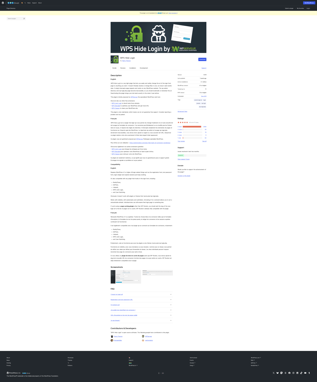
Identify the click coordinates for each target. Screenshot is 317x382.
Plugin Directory (11, 8)
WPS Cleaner (116, 108)
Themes (70, 360)
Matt (253, 360)
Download (202, 59)
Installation (132, 68)
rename (198, 103)
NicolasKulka (118, 340)
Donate (192, 363)
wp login (204, 103)
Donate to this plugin (184, 176)
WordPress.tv (133, 365)
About (8, 357)
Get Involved (193, 357)
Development (144, 68)
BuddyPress (255, 365)
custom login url (198, 100)
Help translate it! (172, 13)
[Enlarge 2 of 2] (170, 272)
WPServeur (134, 97)
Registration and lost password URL (122, 299)
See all (204, 141)
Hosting (9, 363)
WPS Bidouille (116, 106)
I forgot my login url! (117, 294)
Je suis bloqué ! (115, 320)
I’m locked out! (115, 305)
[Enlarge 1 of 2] (139, 272)
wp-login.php (202, 106)
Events (192, 360)
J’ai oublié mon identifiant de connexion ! (123, 310)
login (204, 100)
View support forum (184, 159)
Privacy (9, 365)
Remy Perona (126, 61)
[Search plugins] (24, 18)
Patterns (70, 365)
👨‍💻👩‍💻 (130, 363)
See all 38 (203, 96)
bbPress (254, 363)
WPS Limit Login (117, 103)
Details (114, 68)
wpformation (149, 340)
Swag (192, 365)
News (8, 360)
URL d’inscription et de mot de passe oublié (124, 315)
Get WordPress (309, 3)
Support (204, 68)
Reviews (122, 68)
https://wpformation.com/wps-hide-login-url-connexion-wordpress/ (150, 143)
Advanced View (182, 111)
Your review (181, 141)
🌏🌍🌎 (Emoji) (26, 373)
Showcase (70, 357)
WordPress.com (256, 357)
